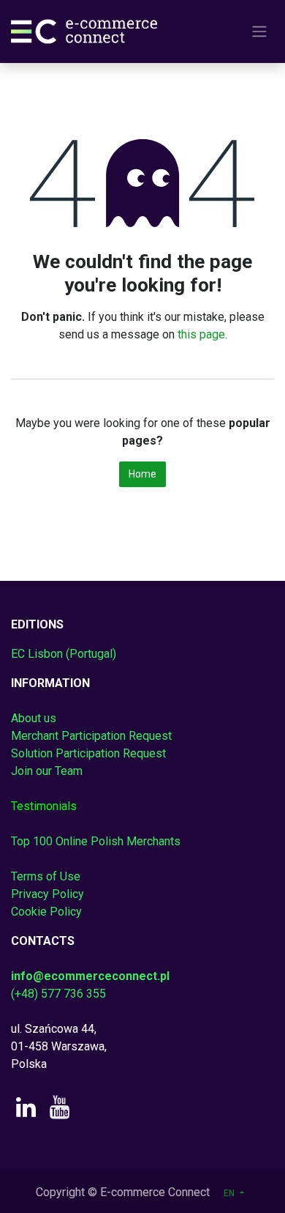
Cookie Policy (46, 912)
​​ (44, 806)
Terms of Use (45, 876)
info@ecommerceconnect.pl (90, 976)
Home (142, 474)
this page (201, 334)
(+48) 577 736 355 (58, 994)
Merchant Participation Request (91, 736)
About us (33, 718)
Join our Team (47, 771)
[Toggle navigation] (259, 32)
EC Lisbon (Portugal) (63, 654)
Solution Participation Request (88, 753)
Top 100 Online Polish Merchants (95, 841)
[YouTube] (59, 1107)
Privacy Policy (47, 894)
